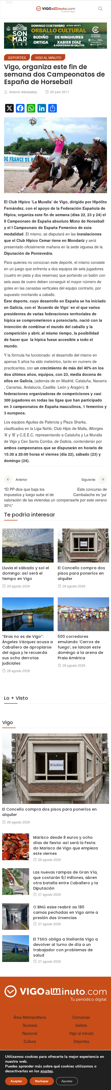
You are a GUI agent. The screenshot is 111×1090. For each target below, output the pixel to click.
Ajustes (66, 1081)
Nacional (29, 1033)
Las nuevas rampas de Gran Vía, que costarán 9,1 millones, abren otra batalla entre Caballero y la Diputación (65, 880)
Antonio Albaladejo (23, 91)
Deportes (17, 57)
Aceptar (16, 1081)
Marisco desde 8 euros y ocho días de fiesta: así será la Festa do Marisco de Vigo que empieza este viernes (65, 845)
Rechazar (41, 1081)
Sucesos (30, 1025)
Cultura (30, 1041)
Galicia (81, 1025)
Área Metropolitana (29, 1017)
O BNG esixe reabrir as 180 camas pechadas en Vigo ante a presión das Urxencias (65, 912)
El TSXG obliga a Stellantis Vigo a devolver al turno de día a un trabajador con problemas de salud (65, 947)
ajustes (46, 1071)
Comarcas (81, 1017)
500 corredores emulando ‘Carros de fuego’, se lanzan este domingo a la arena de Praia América (80, 647)
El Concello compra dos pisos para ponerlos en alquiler (81, 573)
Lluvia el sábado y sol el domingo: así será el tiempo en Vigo (25, 573)
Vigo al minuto (48, 57)
